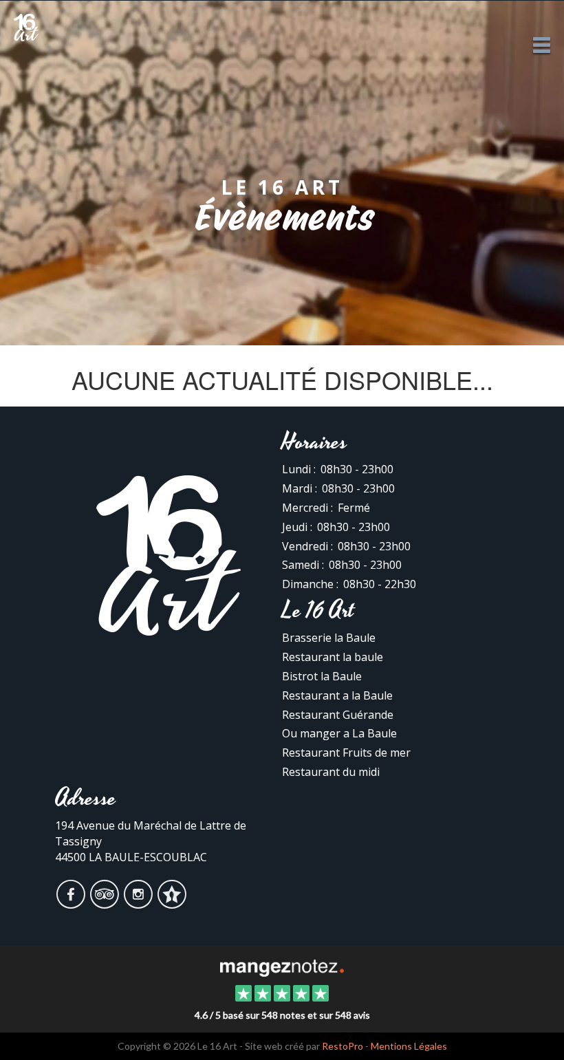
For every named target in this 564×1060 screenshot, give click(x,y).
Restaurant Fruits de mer (346, 752)
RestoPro (342, 1046)
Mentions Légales (409, 1046)
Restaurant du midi (331, 771)
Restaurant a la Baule (337, 695)
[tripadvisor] (105, 903)
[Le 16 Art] (281, 966)
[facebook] (72, 903)
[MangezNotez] (171, 903)
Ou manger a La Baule (339, 733)
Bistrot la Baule (322, 676)
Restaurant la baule (332, 656)
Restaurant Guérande (337, 714)
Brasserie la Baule (329, 637)
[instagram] (139, 903)
